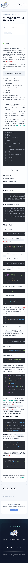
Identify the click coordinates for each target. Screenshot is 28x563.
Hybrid (9, 33)
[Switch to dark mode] (19, 4)
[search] (22, 4)
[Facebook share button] (3, 488)
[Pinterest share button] (14, 488)
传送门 (22, 477)
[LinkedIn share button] (11, 488)
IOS (5, 33)
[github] (11, 547)
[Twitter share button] (7, 488)
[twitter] (7, 547)
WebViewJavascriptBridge (9, 400)
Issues (13, 504)
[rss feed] (16, 547)
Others (6, 14)
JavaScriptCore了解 (20, 125)
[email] (20, 547)
